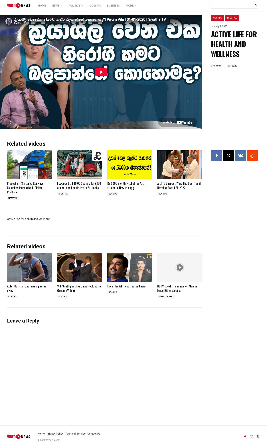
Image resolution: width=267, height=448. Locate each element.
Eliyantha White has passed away (127, 286)
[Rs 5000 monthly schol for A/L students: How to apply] (129, 164)
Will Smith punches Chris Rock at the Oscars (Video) (79, 288)
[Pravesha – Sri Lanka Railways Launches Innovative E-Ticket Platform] (29, 164)
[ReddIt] (252, 155)
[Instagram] (251, 437)
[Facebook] (216, 155)
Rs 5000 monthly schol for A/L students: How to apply (125, 185)
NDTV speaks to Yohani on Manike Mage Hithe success (177, 288)
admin (217, 65)
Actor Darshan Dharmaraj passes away (26, 288)
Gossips (217, 18)
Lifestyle (232, 18)
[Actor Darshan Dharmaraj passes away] (29, 267)
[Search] (256, 6)
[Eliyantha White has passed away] (129, 267)
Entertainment (166, 297)
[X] (228, 155)
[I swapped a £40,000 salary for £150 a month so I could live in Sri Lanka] (79, 164)
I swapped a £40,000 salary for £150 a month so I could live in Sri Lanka (79, 185)
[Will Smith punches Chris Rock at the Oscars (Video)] (79, 267)
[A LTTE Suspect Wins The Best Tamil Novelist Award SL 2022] (179, 164)
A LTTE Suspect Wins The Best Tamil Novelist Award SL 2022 (179, 185)
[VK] (240, 155)
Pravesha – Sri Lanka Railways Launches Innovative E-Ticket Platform (25, 187)
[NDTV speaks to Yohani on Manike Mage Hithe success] (179, 267)
